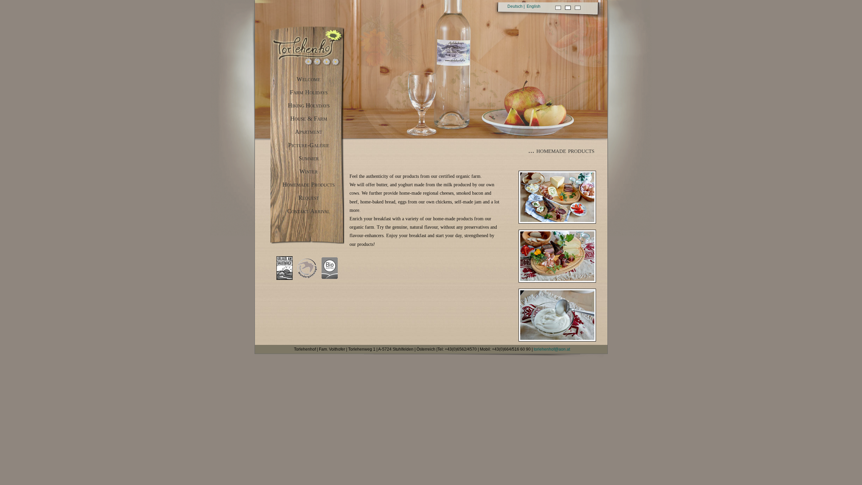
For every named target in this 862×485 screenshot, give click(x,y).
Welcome (309, 79)
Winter (308, 171)
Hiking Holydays (309, 105)
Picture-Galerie (308, 145)
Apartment (308, 131)
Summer (309, 158)
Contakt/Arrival (308, 211)
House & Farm (308, 118)
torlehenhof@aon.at (552, 349)
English (533, 6)
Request (308, 197)
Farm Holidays (309, 92)
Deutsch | (516, 6)
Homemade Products (309, 184)
